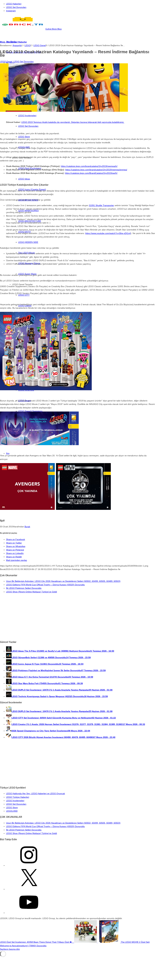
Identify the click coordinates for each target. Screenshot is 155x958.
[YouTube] (28, 913)
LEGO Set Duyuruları (16, 7)
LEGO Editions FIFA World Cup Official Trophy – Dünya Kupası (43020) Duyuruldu (45, 584)
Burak (27, 526)
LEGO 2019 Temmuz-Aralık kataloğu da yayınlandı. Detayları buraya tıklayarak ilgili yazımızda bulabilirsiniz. (72, 122)
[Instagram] (28, 865)
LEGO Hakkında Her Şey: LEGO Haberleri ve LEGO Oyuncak (35, 793)
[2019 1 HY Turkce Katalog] (64, 111)
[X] (28, 889)
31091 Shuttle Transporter (101, 205)
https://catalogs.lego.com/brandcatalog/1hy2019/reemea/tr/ (89, 166)
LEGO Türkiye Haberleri (17, 797)
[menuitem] (80, 4)
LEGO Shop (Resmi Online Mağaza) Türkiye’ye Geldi (31, 592)
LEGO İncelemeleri (15, 800)
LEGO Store (12, 807)
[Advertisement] (77, 617)
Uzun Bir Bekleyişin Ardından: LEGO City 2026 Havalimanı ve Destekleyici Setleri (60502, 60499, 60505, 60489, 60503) (63, 581)
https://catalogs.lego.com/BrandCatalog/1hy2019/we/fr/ (91, 173)
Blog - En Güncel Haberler (13, 42)
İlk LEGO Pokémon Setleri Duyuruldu (23, 588)
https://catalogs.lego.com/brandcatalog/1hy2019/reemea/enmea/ (96, 169)
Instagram (11, 11)
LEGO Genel (6, 61)
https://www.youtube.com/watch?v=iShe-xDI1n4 (108, 233)
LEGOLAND (12, 811)
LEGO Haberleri (13, 4)
